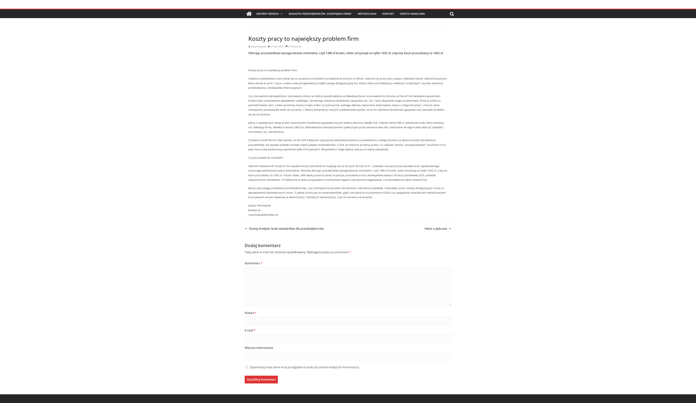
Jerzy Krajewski (258, 46)
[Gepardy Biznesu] (249, 13)
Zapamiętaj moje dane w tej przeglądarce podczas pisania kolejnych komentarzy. (305, 367)
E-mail (250, 330)
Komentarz (253, 263)
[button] (281, 13)
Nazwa (250, 313)
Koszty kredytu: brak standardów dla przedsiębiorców (286, 229)
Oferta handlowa (412, 13)
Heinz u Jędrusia (436, 229)
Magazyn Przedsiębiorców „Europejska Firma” (320, 13)
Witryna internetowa (259, 348)
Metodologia (367, 13)
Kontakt (388, 13)
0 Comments (294, 46)
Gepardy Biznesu (267, 13)
